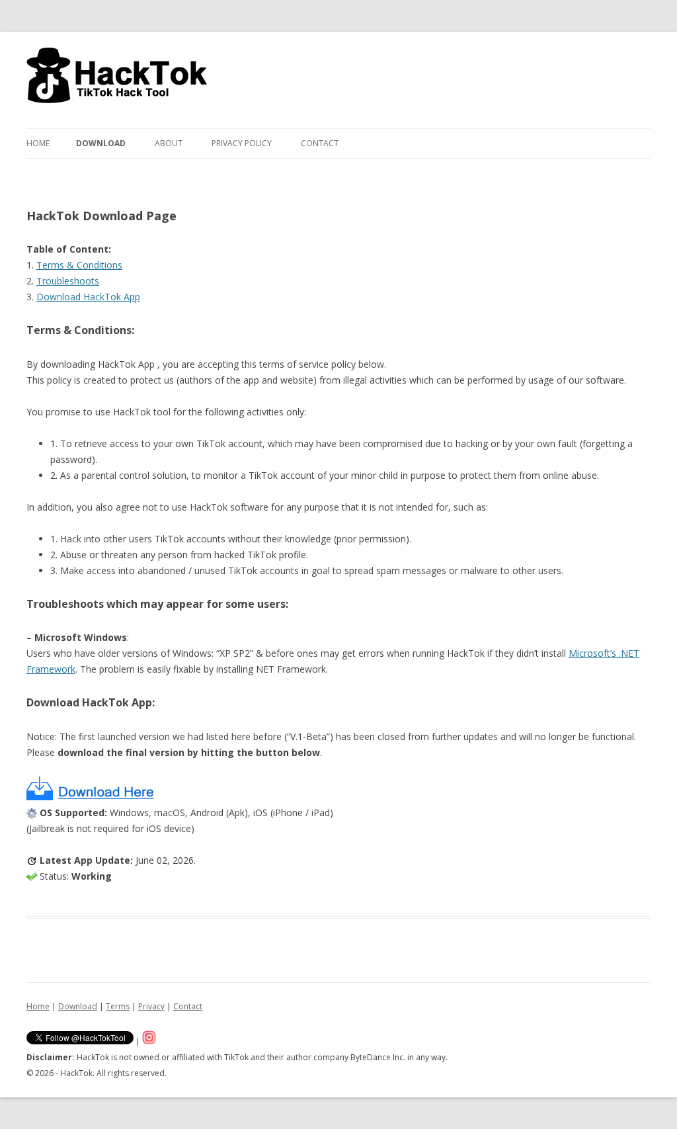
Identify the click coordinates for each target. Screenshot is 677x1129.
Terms (118, 1006)
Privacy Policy (242, 143)
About (168, 143)
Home (38, 143)
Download (101, 143)
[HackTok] (118, 80)
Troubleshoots (67, 280)
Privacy (151, 1006)
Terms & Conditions (79, 265)
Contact (319, 143)
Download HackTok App (88, 296)
